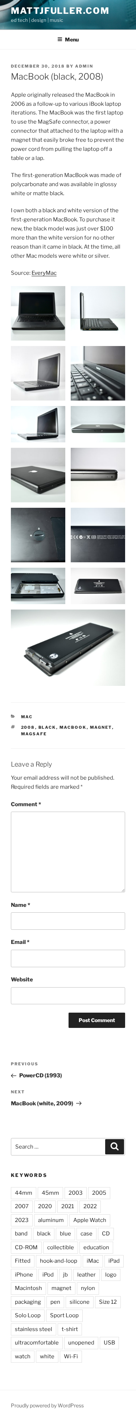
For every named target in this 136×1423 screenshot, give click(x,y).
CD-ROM (26, 1247)
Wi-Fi (71, 1356)
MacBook (73, 727)
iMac (93, 1261)
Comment (26, 804)
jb (65, 1274)
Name (20, 905)
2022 (90, 1206)
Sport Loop (64, 1315)
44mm (23, 1193)
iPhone (24, 1274)
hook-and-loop (58, 1261)
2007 (22, 1206)
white (47, 1356)
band (21, 1233)
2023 (22, 1220)
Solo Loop (28, 1315)
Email (20, 942)
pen (55, 1302)
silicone (80, 1302)
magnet (101, 727)
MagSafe (34, 733)
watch (22, 1356)
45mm (50, 1193)
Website (22, 979)
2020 (45, 1206)
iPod (48, 1274)
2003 (76, 1193)
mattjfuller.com (60, 10)
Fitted (22, 1261)
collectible (60, 1247)
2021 (67, 1206)
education (96, 1247)
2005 (99, 1193)
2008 (28, 727)
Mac (27, 716)
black (47, 727)
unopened (81, 1342)
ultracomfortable (37, 1342)
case (86, 1233)
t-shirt (70, 1329)
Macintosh (28, 1288)
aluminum (51, 1220)
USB (109, 1342)
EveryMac (44, 273)
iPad (114, 1261)
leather (86, 1274)
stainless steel (33, 1329)
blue (65, 1233)
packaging (28, 1302)
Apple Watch (89, 1220)
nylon (88, 1288)
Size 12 (108, 1302)
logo (110, 1274)
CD (106, 1233)
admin (84, 66)
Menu (72, 39)
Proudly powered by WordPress (47, 1405)
